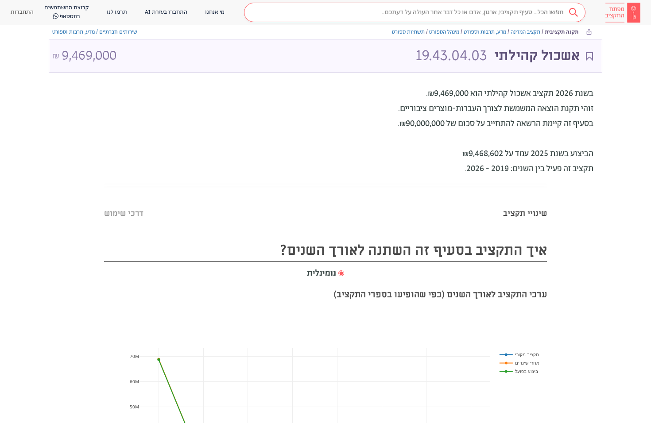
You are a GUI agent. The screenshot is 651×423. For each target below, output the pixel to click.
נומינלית (321, 273)
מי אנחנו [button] (215, 12)
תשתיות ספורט (408, 32)
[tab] (525, 202)
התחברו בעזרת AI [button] (166, 12)
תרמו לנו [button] (117, 12)
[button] (414, 12)
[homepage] (622, 12)
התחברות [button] (22, 12)
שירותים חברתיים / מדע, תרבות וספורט (94, 32)
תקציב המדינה (525, 32)
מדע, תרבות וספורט (485, 32)
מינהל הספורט (444, 32)
